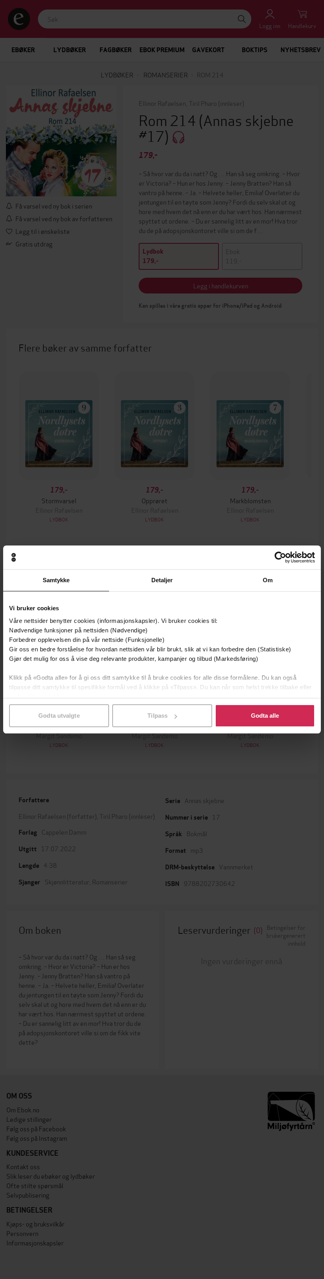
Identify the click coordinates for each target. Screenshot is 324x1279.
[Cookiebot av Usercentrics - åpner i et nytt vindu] (280, 557)
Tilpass (157, 715)
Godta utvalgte (58, 715)
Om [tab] (268, 580)
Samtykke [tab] (56, 580)
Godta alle (265, 715)
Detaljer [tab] (162, 580)
